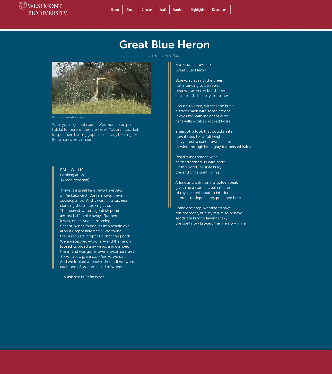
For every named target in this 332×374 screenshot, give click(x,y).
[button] (147, 9)
